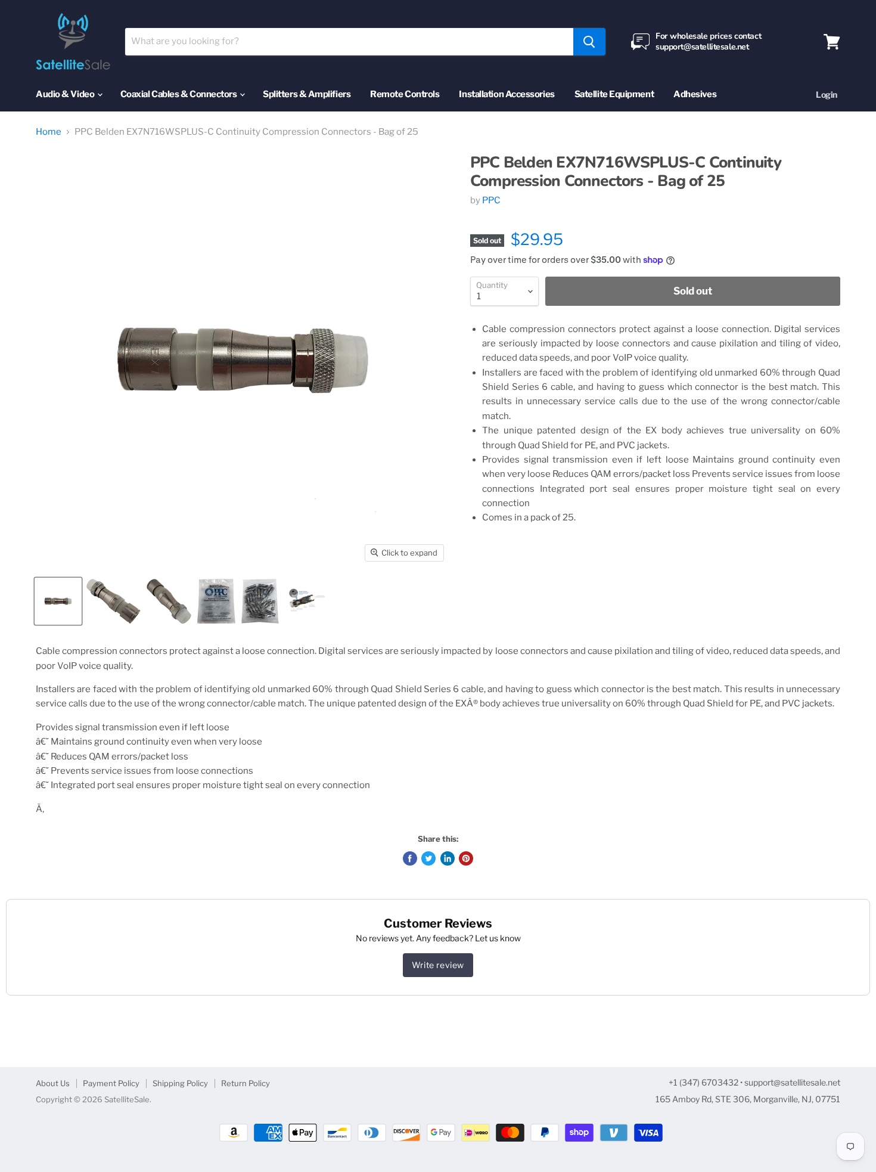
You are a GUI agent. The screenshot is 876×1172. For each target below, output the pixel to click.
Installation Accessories (506, 94)
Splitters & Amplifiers (306, 94)
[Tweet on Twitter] (428, 858)
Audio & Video (66, 94)
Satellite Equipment (614, 94)
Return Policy (245, 1083)
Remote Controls (404, 94)
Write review (438, 965)
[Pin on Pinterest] (466, 858)
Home (48, 132)
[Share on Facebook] (410, 858)
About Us (53, 1083)
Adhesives (694, 94)
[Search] (589, 41)
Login (826, 94)
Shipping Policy (180, 1083)
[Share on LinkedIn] (447, 858)
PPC (491, 200)
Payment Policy (111, 1083)
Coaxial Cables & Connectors (179, 94)
